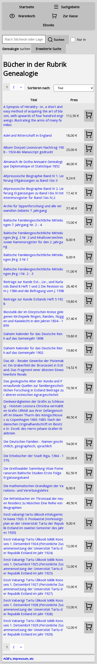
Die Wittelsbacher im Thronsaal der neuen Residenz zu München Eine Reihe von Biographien (33, 503)
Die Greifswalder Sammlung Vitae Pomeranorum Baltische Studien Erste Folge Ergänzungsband (33, 473)
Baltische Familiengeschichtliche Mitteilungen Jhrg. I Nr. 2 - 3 (33, 271)
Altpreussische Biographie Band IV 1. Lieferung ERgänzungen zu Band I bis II (33, 178)
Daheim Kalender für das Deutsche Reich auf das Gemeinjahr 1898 (33, 335)
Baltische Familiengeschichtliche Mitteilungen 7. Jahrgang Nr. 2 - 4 (33, 222)
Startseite (26, 7)
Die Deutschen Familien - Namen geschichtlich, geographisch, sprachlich (33, 443)
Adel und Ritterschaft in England (27, 135)
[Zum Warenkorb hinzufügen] (89, 116)
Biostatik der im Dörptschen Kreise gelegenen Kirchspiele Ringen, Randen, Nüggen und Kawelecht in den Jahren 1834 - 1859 (33, 318)
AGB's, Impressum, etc (18, 659)
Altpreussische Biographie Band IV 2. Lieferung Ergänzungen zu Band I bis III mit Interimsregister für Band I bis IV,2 (33, 193)
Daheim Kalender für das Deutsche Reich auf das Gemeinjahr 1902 (33, 350)
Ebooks (48, 25)
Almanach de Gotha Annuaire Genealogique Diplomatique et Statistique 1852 (32, 163)
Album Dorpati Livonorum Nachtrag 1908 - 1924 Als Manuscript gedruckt (33, 149)
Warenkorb (26, 16)
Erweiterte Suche (48, 48)
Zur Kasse (70, 16)
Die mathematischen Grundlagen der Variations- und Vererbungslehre (33, 488)
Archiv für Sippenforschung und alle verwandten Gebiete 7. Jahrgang (32, 208)
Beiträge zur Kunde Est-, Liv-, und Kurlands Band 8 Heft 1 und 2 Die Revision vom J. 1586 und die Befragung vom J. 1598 (33, 286)
